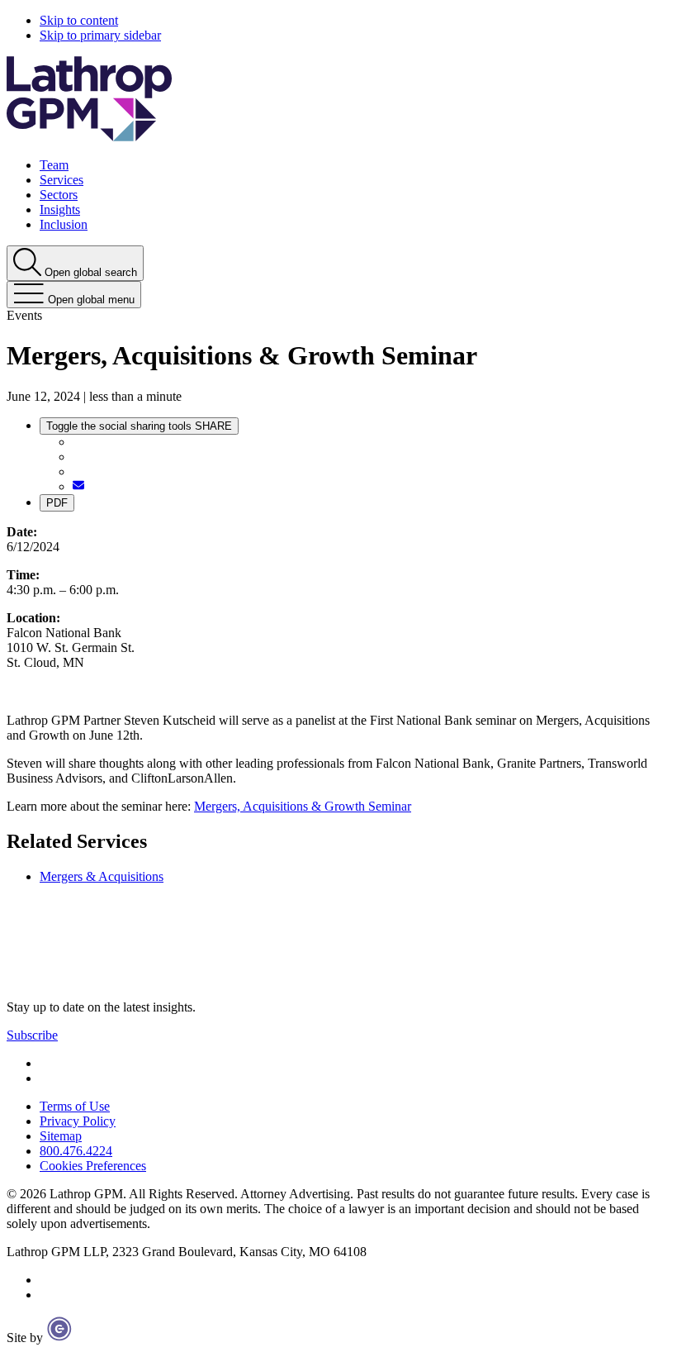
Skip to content (79, 20)
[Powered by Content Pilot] (59, 1338)
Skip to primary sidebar (100, 35)
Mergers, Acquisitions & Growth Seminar (302, 806)
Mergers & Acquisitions (101, 876)
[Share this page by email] (78, 486)
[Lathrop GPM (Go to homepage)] (90, 979)
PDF (57, 503)
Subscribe (32, 1035)
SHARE (139, 426)
